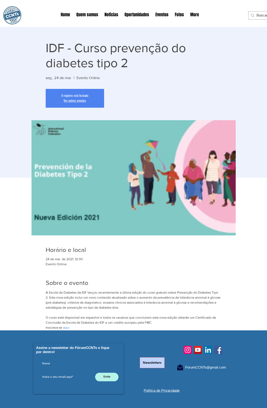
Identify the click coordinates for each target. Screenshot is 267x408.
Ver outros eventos (75, 101)
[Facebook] (218, 350)
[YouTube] (198, 350)
